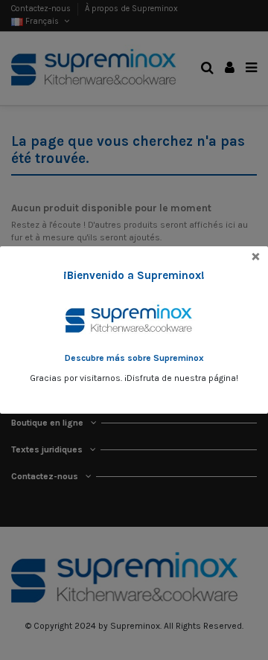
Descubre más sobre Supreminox (134, 358)
